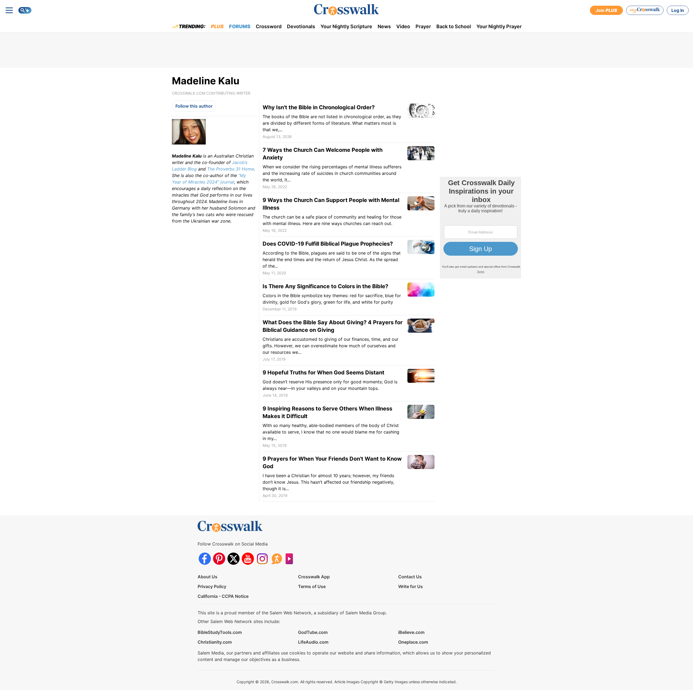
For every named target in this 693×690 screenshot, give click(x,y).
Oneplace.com (413, 642)
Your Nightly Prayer (499, 26)
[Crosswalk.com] (346, 9)
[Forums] (276, 559)
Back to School (453, 26)
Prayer (423, 26)
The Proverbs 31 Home (230, 169)
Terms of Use (312, 586)
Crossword (269, 26)
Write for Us (410, 586)
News (384, 26)
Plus (217, 26)
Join (606, 10)
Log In (677, 10)
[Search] (25, 10)
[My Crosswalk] (644, 10)
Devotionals (301, 26)
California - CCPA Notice (223, 596)
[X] (233, 559)
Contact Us (410, 576)
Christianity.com (215, 642)
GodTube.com (313, 632)
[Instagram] (262, 559)
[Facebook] (205, 559)
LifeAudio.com (313, 642)
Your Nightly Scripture (346, 26)
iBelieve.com (411, 632)
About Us (207, 576)
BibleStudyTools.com (220, 632)
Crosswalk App (314, 576)
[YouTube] (248, 559)
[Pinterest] (219, 559)
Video (403, 26)
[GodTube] (291, 559)
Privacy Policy (212, 586)
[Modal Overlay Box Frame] (480, 227)
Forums (239, 26)
